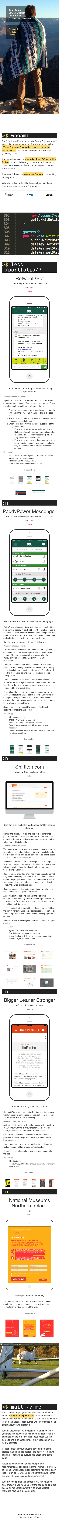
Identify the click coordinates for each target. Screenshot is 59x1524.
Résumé (11, 194)
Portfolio (12, 32)
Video (29, 291)
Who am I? (13, 29)
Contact (12, 34)
